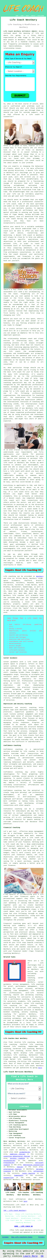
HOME (17, 15)
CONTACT (33, 15)
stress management (21, 984)
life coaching (34, 1061)
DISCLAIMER (40, 15)
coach (15, 254)
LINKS (22, 15)
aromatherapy (24, 1152)
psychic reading (17, 1158)
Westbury (39, 576)
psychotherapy (9, 1160)
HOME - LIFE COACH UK (23, 1226)
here (40, 1068)
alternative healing (13, 1169)
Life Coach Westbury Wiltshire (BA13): (21, 31)
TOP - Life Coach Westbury (15, 1210)
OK (42, 1256)
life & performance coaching (16, 999)
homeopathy (18, 1175)
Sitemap (5, 1237)
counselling (9, 1177)
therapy (20, 1167)
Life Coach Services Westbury (18, 1072)
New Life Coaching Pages (21, 1237)
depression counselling (33, 1165)
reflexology (38, 1171)
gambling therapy (17, 1154)
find (10, 1042)
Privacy (41, 1237)
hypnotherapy (9, 1162)
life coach (34, 114)
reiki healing (28, 1173)
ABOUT (27, 15)
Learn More (30, 1256)
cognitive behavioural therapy (17, 1156)
